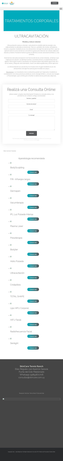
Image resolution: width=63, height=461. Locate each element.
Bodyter (14, 249)
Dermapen (15, 191)
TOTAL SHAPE (17, 296)
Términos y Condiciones (29, 140)
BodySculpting (17, 167)
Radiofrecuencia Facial (21, 331)
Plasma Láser (16, 226)
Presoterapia (16, 238)
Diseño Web (52, 451)
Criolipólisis (15, 284)
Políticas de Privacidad (44, 138)
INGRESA (54, 3)
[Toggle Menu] (61, 8)
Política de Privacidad (44, 451)
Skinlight (14, 343)
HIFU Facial (15, 320)
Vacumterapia (17, 202)
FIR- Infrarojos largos (20, 179)
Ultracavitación (17, 273)
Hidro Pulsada (17, 261)
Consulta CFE (35, 451)
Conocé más (33, 172)
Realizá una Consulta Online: (31, 89)
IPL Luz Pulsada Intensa (21, 214)
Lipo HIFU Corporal (19, 308)
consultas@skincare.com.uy (31, 377)
